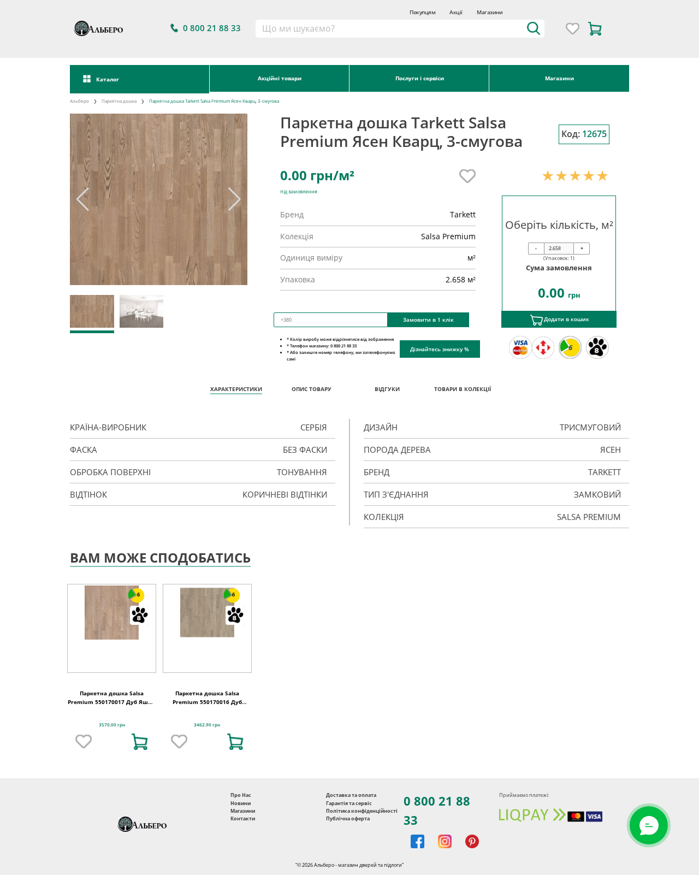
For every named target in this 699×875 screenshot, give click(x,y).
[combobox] (399, 29)
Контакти (242, 818)
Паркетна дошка (119, 101)
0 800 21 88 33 (437, 810)
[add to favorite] (83, 741)
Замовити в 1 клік (428, 319)
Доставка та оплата (351, 795)
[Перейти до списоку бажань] (572, 29)
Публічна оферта (348, 818)
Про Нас (240, 795)
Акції (456, 12)
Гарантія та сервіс (349, 803)
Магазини (489, 12)
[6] (112, 612)
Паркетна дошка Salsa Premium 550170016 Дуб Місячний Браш (207, 701)
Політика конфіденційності (362, 810)
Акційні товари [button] (279, 78)
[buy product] (139, 741)
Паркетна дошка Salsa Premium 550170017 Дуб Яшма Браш (112, 701)
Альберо (79, 101)
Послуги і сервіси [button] (419, 78)
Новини (240, 803)
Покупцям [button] (422, 12)
